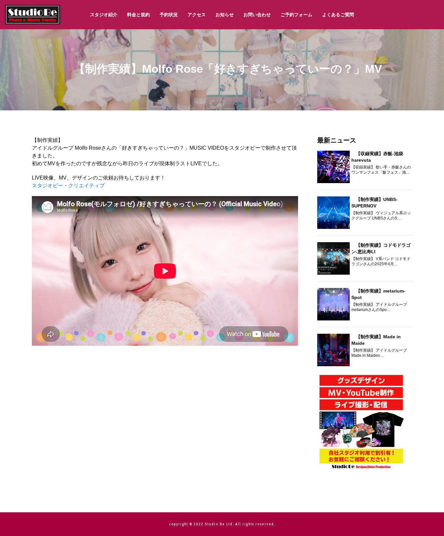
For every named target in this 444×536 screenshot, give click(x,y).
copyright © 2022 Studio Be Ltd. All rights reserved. (222, 524)
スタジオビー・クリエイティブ (68, 185)
